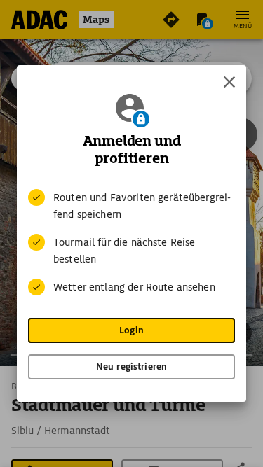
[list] (131, 242)
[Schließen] (229, 82)
